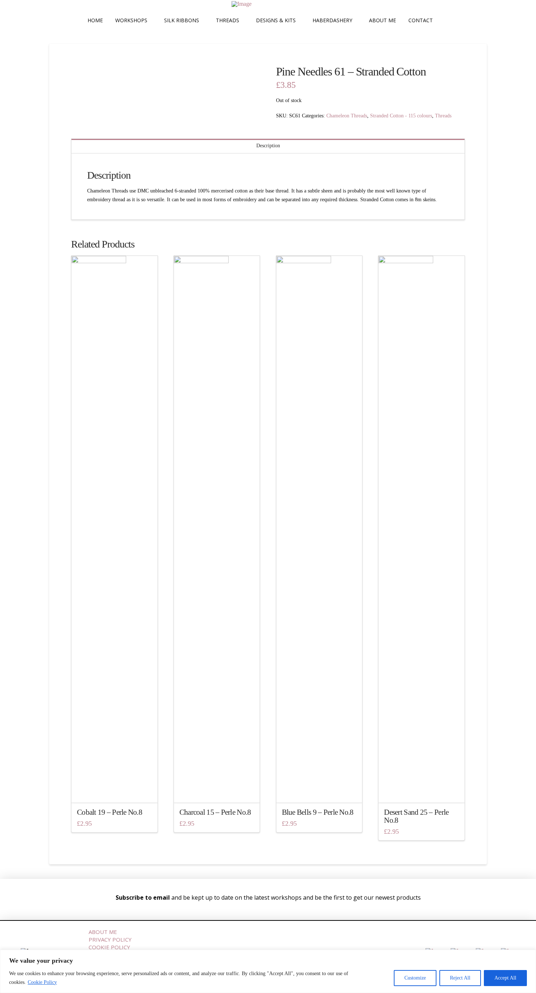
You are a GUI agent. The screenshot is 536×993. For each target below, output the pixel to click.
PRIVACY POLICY (110, 939)
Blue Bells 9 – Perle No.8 (318, 812)
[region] (268, 971)
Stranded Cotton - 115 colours (401, 115)
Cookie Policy (42, 982)
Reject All (460, 978)
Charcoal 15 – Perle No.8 (215, 812)
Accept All (505, 978)
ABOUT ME (103, 931)
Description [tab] (268, 145)
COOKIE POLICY (109, 947)
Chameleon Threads (346, 115)
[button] (447, 20)
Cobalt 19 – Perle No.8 (109, 812)
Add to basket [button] (116, 790)
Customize (415, 978)
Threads (443, 115)
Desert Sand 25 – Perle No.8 (416, 816)
